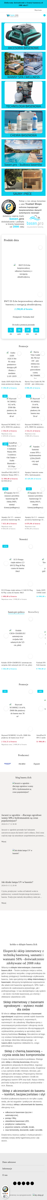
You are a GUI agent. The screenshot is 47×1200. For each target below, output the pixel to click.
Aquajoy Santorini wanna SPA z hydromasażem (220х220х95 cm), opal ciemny (34, 473)
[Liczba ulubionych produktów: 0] (37, 15)
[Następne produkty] (41, 563)
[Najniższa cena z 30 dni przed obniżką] (21, 434)
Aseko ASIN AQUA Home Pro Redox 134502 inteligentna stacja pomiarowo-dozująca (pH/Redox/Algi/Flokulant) (15, 591)
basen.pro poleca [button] (16, 612)
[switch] (5, 1196)
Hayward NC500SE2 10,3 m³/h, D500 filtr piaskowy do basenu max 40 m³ (10, 426)
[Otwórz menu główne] (2, 15)
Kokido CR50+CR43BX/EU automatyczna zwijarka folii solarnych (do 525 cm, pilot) (16, 664)
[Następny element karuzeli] (44, 763)
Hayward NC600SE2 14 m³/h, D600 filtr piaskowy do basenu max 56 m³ (34, 426)
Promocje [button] (23, 684)
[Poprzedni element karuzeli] (2, 763)
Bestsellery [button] (33, 612)
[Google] (28, 1183)
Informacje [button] (7, 1168)
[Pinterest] (32, 1183)
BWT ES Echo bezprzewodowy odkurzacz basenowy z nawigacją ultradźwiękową (23, 303)
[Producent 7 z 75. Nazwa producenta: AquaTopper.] (36, 764)
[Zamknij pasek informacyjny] (44, 4)
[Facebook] (15, 1183)
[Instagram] (19, 1183)
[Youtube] (23, 1183)
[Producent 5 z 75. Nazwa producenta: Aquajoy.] (7, 764)
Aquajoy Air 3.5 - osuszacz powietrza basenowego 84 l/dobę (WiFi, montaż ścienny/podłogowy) (11, 518)
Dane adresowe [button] (9, 1162)
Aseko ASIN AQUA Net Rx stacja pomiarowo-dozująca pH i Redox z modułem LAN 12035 (11, 383)
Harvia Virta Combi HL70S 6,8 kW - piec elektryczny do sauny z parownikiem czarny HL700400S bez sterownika (35, 383)
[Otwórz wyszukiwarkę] (32, 15)
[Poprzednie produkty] (6, 563)
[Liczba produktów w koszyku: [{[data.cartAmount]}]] (42, 15)
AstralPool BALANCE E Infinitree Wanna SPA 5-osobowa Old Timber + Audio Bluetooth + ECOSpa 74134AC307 (11, 473)
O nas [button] (4, 1175)
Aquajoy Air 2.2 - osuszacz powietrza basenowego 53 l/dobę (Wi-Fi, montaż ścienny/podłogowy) (34, 518)
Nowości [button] (23, 539)
